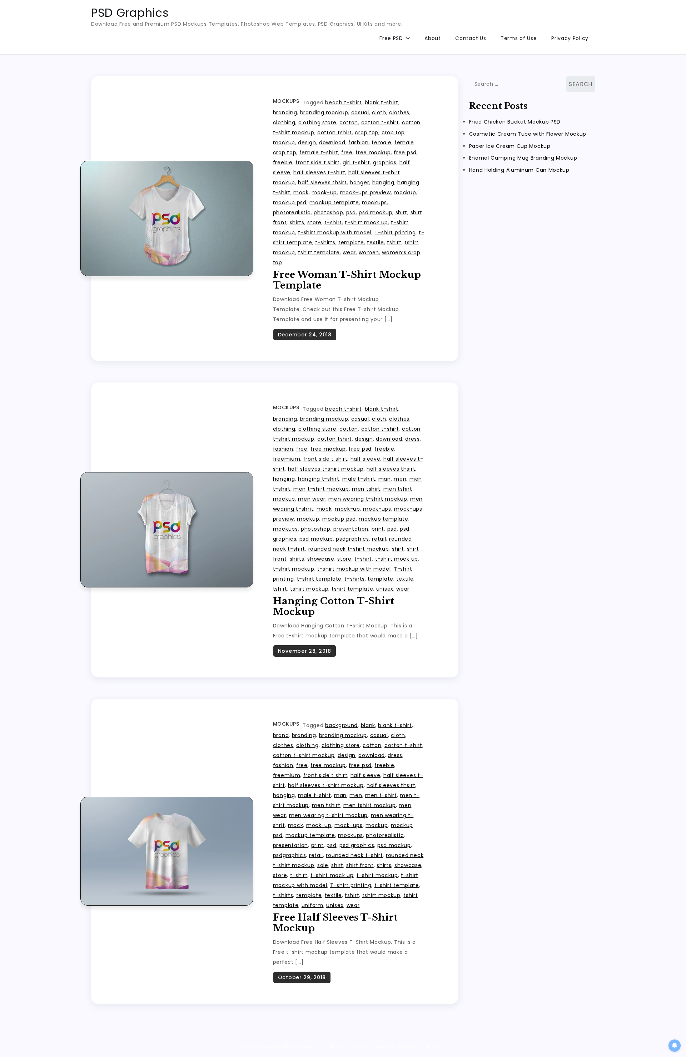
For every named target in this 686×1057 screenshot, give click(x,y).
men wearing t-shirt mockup (367, 498)
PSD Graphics (130, 13)
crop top (366, 132)
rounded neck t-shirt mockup (348, 548)
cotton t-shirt (380, 122)
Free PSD (391, 38)
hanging (383, 182)
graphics (385, 162)
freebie (283, 162)
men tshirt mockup (369, 805)
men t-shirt (381, 795)
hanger (359, 182)
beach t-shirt (343, 102)
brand (281, 735)
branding (285, 112)
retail (379, 538)
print (378, 528)
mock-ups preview (365, 192)
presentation (350, 528)
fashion (358, 142)
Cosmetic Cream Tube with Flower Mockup (528, 133)
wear (349, 252)
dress (412, 438)
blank (368, 725)
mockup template (334, 202)
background (341, 725)
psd (351, 212)
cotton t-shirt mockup (304, 755)
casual (360, 112)
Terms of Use (519, 38)
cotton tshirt (334, 132)
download (332, 142)
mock (301, 192)
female (381, 142)
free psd (405, 152)
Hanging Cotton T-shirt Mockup (333, 606)
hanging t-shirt (318, 478)
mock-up (324, 192)
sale (322, 865)
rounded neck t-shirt (354, 855)
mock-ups (377, 508)
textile (375, 242)
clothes (399, 112)
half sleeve (366, 458)
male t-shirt (358, 478)
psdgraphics (352, 538)
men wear (311, 498)
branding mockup (324, 112)
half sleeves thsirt (322, 182)
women (369, 252)
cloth (379, 112)
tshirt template (319, 252)
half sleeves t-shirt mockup (326, 468)
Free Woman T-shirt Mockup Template (347, 280)
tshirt (394, 242)
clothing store (317, 122)
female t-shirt (318, 152)
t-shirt (333, 222)
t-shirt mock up (366, 222)
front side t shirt (317, 162)
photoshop (328, 212)
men (400, 478)
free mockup (373, 152)
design (307, 142)
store (314, 222)
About (432, 38)
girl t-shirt (356, 162)
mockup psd (290, 202)
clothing (284, 122)
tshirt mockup (309, 588)
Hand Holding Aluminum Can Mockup (519, 170)
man (384, 478)
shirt (402, 212)
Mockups (286, 101)
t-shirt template (319, 578)
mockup (405, 192)
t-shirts (325, 242)
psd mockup (375, 212)
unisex (384, 588)
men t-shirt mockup (321, 488)
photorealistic (292, 212)
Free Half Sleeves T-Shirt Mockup (335, 923)
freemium (286, 458)
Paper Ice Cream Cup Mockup (510, 145)
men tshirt (366, 488)
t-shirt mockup (293, 568)
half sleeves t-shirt (319, 172)
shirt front (360, 865)
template (351, 242)
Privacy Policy (569, 38)
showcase (320, 558)
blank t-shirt (381, 102)
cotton (348, 122)
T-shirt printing (395, 232)
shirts (297, 222)
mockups (374, 202)
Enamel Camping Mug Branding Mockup (523, 157)
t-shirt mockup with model (335, 232)
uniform (312, 905)
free (347, 152)
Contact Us (470, 38)
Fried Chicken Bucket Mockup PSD (515, 121)
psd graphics (356, 845)
